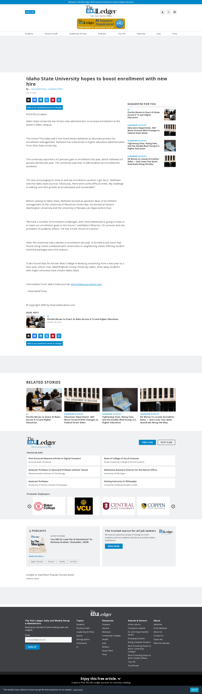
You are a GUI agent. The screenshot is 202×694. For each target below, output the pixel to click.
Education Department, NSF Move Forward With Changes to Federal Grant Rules (144, 130)
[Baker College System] (118, 506)
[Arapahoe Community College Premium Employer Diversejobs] (83, 506)
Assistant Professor (38, 481)
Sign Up (32, 647)
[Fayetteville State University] (49, 506)
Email (27, 635)
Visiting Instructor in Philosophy (120, 481)
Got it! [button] (194, 690)
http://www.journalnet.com (86, 284)
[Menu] (174, 12)
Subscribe (30, 12)
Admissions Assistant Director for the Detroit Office (130, 470)
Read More (113, 546)
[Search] (168, 12)
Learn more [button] (78, 690)
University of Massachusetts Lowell (120, 485)
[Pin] (52, 100)
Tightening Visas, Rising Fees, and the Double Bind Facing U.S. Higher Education (144, 146)
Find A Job (147, 442)
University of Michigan (114, 473)
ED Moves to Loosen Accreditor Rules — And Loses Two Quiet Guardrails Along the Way (143, 161)
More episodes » (36, 556)
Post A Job (166, 442)
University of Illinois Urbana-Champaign (48, 485)
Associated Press (39, 89)
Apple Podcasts (37, 561)
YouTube (73, 561)
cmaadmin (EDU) (55, 89)
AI (48, 316)
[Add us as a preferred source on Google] (59, 100)
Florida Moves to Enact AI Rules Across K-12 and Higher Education (82, 319)
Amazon (51, 561)
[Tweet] (46, 100)
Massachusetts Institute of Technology (47, 473)
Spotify (62, 561)
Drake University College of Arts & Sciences (124, 462)
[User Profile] (162, 12)
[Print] (28, 100)
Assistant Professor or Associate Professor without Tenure (58, 470)
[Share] (34, 100)
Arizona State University (40, 462)
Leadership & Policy (137, 125)
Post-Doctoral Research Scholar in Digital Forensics (55, 458)
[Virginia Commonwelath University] (153, 506)
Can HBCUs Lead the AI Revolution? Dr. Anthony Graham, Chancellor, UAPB (71, 541)
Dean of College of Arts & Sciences (121, 458)
